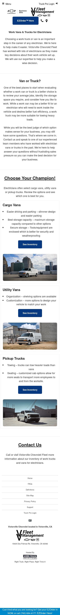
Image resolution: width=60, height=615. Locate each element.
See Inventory (30, 244)
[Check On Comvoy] (30, 520)
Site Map (30, 495)
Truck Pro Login (30, 512)
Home (30, 478)
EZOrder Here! (44, 613)
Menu (8, 3)
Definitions (30, 489)
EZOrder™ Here (25, 20)
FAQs (30, 483)
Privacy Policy (30, 501)
